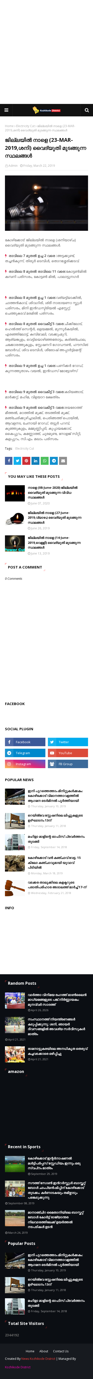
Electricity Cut (25, 126)
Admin (13, 165)
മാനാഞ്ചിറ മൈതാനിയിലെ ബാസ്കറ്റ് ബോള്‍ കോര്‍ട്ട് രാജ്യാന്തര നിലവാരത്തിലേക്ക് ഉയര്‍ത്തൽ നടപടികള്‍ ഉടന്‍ (55, 1219)
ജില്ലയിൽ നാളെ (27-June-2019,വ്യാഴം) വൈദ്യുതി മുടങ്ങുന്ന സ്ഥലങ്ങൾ (54, 517)
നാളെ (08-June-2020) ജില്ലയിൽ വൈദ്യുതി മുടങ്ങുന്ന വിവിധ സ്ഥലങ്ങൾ (52, 492)
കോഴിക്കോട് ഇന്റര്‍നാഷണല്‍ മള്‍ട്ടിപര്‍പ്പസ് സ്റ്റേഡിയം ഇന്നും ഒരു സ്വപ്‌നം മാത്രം (54, 1163)
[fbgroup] (68, 764)
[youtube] (68, 753)
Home (9, 126)
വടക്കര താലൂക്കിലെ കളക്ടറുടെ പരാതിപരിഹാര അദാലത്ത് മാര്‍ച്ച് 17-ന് (57, 885)
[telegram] (25, 753)
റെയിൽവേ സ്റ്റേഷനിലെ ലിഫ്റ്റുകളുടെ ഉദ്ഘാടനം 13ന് (55, 817)
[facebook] (25, 742)
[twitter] (68, 742)
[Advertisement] (46, 51)
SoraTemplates (36, 1368)
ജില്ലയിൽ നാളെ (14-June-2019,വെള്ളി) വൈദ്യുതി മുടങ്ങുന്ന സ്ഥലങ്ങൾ (54, 542)
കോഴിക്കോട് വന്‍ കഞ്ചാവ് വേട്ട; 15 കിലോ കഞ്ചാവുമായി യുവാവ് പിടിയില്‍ (54, 862)
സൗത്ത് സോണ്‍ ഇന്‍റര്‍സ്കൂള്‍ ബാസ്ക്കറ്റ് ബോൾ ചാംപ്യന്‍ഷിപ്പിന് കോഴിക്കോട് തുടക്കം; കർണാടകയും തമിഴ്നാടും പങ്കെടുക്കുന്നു (56, 1190)
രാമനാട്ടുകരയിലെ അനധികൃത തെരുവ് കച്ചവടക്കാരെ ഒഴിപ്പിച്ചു (57, 1051)
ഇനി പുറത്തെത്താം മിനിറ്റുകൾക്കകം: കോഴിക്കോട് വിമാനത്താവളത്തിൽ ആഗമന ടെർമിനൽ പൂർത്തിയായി (55, 796)
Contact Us (60, 1351)
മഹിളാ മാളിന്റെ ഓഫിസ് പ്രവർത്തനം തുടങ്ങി (56, 839)
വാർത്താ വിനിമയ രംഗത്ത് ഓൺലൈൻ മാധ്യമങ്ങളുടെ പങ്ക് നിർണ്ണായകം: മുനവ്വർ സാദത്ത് (57, 999)
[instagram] (25, 764)
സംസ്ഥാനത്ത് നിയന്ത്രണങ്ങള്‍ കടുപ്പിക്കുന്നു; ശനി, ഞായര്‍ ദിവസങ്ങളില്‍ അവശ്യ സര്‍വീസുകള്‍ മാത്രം (56, 1026)
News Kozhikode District (38, 1359)
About (43, 1351)
